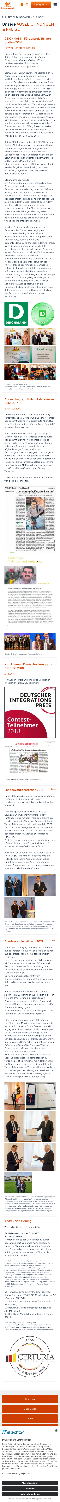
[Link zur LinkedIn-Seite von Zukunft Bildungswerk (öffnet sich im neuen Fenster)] (27, 4)
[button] (55, 4)
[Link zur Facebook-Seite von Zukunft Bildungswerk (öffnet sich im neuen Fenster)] (23, 4)
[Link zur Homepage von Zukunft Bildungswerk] (7, 5)
